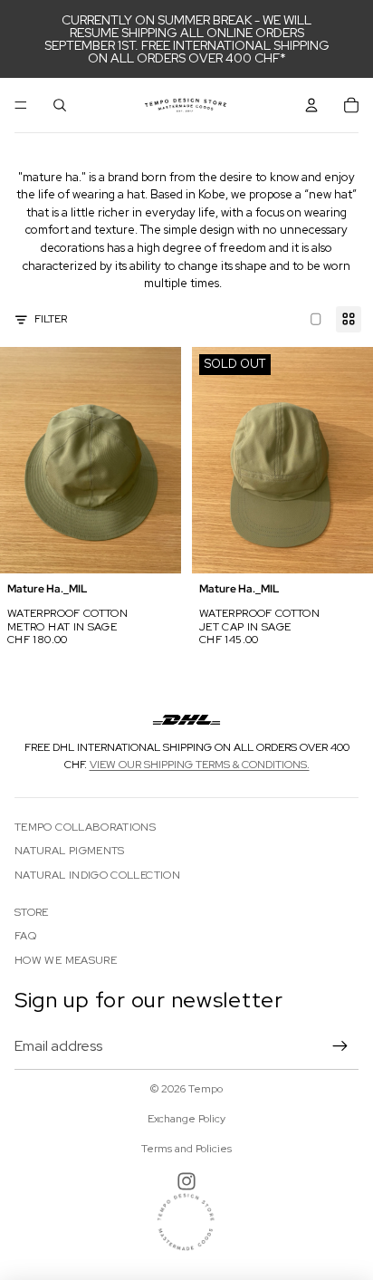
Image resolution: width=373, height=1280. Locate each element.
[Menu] (21, 105)
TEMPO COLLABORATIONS (85, 827)
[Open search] (60, 105)
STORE (31, 912)
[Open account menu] (311, 105)
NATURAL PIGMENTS (69, 850)
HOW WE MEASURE (65, 960)
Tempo (205, 1089)
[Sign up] (340, 1046)
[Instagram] (186, 1181)
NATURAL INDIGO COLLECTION (97, 875)
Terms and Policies (186, 1148)
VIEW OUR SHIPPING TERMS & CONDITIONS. (200, 764)
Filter (50, 319)
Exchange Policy (186, 1119)
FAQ (25, 936)
